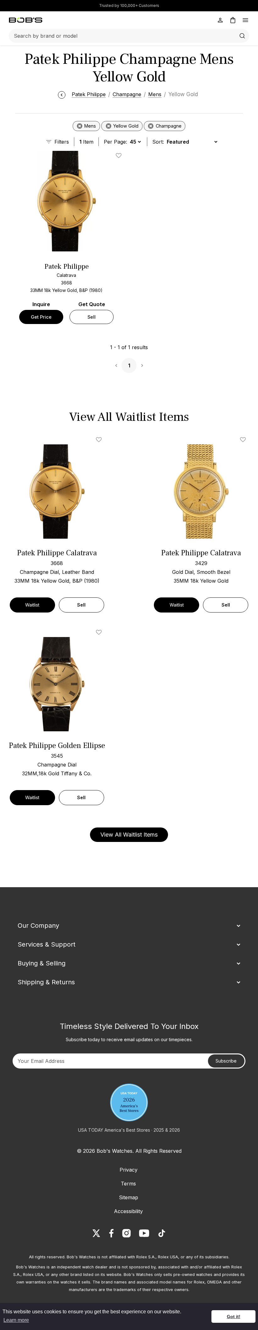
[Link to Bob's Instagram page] (126, 1233)
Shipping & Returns (46, 982)
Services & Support (47, 944)
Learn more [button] (16, 1320)
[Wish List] (100, 439)
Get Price (41, 317)
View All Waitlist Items (129, 834)
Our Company (38, 925)
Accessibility (128, 1211)
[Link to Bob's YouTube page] (144, 1233)
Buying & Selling (41, 963)
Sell (91, 317)
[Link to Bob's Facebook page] (111, 1233)
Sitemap (128, 1197)
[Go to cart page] (233, 20)
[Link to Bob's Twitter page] (96, 1233)
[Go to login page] (220, 20)
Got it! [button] (233, 1316)
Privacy (128, 1170)
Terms (128, 1183)
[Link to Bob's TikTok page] (162, 1233)
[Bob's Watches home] (25, 20)
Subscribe (226, 1060)
